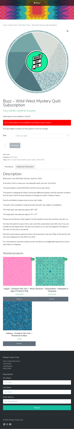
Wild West (22, 25)
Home (5, 25)
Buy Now (15, 145)
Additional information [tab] (25, 167)
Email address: (8, 397)
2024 (9, 160)
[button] (67, 31)
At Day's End (16, 160)
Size (4, 135)
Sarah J (34, 160)
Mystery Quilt (12, 25)
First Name (7, 378)
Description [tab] (9, 167)
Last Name (7, 387)
